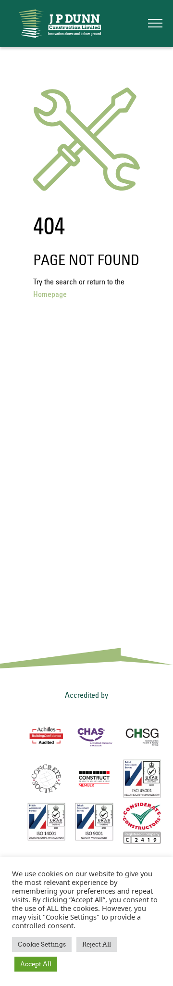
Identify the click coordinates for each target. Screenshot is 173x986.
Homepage (50, 294)
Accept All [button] (35, 964)
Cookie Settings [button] (42, 944)
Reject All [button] (96, 944)
